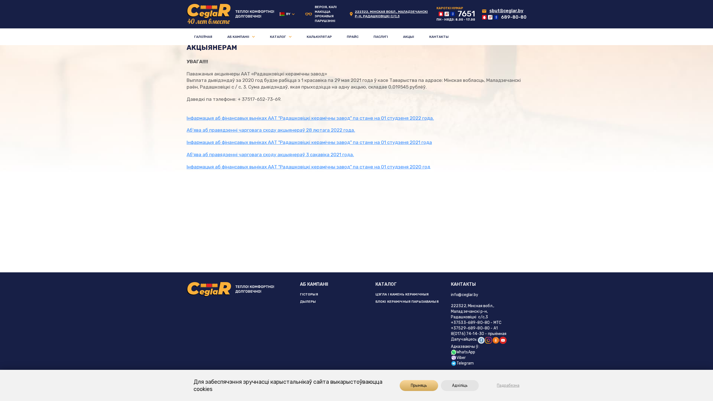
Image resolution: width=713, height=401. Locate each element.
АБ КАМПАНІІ (314, 284)
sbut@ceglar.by (506, 10)
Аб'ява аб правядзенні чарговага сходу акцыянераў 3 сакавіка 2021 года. (270, 154)
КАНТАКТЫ (463, 284)
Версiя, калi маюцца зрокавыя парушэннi (326, 14)
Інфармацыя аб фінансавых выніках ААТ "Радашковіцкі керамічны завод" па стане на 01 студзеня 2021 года (309, 142)
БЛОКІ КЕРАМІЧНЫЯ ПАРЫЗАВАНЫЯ (407, 302)
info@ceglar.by (464, 294)
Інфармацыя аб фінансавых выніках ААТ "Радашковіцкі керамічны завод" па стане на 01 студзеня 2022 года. (310, 118)
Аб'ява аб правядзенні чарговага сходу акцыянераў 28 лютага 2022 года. (271, 130)
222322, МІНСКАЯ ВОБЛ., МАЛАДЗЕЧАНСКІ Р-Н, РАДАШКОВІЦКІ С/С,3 (391, 14)
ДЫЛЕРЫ (308, 302)
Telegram (465, 363)
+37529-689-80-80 (470, 328)
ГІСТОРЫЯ (309, 294)
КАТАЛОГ (386, 284)
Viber (461, 357)
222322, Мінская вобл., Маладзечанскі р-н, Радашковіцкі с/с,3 (472, 311)
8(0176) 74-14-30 (467, 333)
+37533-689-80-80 (470, 322)
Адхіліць (460, 385)
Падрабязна (508, 385)
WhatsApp (465, 352)
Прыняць (419, 385)
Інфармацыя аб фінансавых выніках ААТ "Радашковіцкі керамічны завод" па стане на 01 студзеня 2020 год (308, 167)
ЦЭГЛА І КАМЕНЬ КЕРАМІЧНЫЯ (402, 294)
